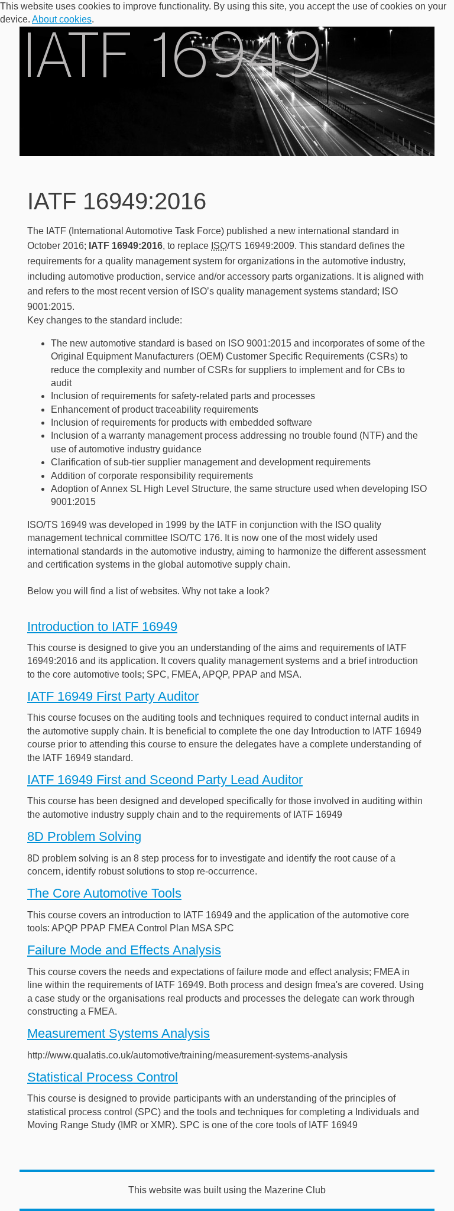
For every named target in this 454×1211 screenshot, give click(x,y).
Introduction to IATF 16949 (102, 626)
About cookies (62, 19)
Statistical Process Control (102, 1077)
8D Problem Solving (84, 836)
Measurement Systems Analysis (118, 1033)
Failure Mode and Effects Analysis (124, 950)
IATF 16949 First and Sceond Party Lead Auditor (165, 779)
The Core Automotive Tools (104, 893)
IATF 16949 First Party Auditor (113, 696)
